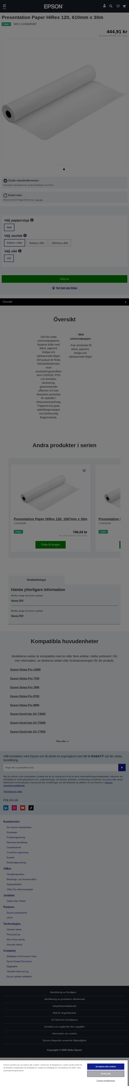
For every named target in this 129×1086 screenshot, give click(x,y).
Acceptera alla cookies (106, 1067)
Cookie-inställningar (106, 1081)
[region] (64, 1073)
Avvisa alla (106, 1074)
